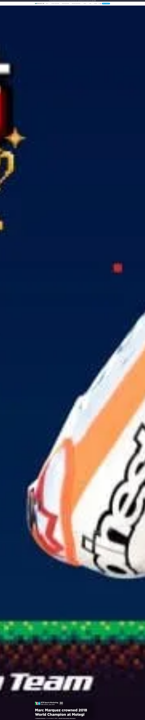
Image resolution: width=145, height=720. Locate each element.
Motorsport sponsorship (76, 3)
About (47, 3)
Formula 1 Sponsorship (55, 3)
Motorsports (73, 718)
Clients (85, 3)
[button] (100, 3)
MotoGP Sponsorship (65, 3)
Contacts (95, 3)
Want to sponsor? (106, 3)
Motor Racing (66, 718)
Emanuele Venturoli (40, 718)
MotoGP (61, 718)
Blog (90, 3)
